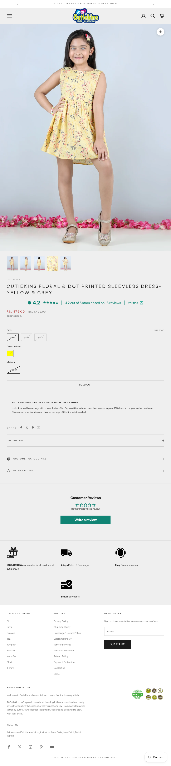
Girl (8, 621)
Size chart (159, 330)
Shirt (9, 662)
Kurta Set (11, 656)
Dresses (11, 633)
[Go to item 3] (39, 263)
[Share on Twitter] (27, 427)
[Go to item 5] (66, 263)
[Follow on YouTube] (52, 747)
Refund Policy (61, 656)
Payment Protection (64, 662)
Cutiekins (13, 279)
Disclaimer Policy (63, 638)
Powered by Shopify (100, 757)
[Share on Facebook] (21, 427)
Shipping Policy (62, 627)
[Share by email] (38, 427)
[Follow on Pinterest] (41, 747)
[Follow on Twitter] (20, 747)
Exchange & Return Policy (67, 633)
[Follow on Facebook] (9, 747)
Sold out (85, 384)
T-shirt (10, 667)
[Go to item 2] (26, 263)
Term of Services (62, 644)
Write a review (85, 520)
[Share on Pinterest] (32, 427)
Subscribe (117, 644)
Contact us (59, 667)
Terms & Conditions (64, 650)
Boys (9, 627)
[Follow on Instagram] (30, 747)
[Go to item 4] (52, 263)
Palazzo (11, 650)
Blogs (56, 673)
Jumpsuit (11, 644)
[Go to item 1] (12, 263)
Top (9, 638)
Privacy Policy (61, 621)
